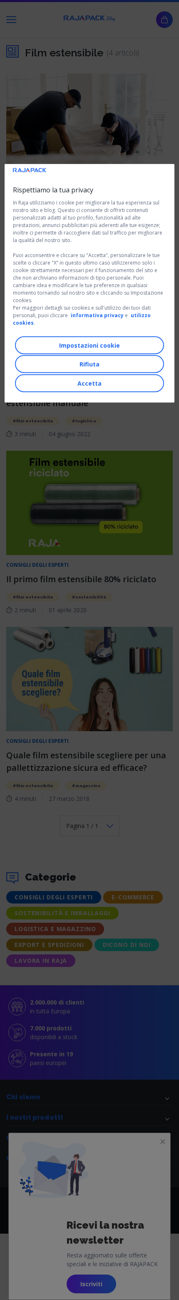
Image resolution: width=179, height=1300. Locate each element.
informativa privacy (97, 315)
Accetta (89, 383)
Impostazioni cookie (89, 345)
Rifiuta (89, 364)
